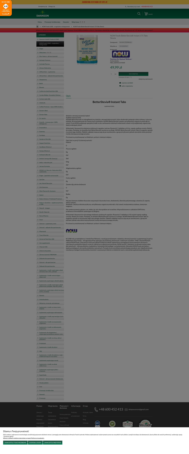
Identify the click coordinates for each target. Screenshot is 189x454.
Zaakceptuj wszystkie (52, 442)
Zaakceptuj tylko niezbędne (15, 442)
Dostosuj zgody (35, 442)
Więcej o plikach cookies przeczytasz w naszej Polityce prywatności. (23, 438)
